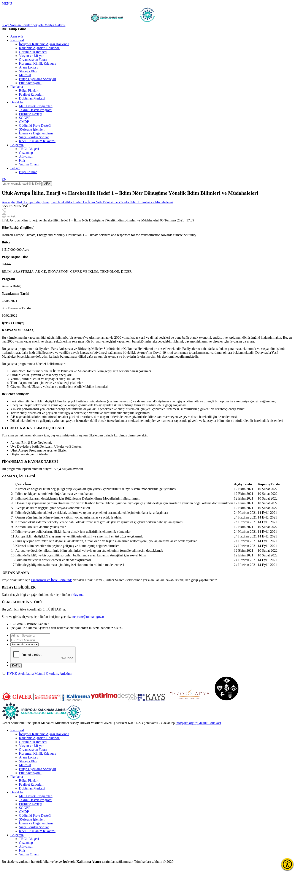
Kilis (22, 160)
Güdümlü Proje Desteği (35, 125)
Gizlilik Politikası (209, 723)
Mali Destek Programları (35, 106)
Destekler (16, 102)
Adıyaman (26, 156)
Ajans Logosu (28, 67)
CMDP (24, 121)
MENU (7, 3)
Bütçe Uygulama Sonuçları (37, 79)
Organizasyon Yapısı (33, 59)
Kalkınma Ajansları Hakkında (39, 48)
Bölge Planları (28, 90)
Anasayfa (16, 36)
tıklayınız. (77, 594)
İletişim (15, 168)
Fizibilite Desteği (30, 114)
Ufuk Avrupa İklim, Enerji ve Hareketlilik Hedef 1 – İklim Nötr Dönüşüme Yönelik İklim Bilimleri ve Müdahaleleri (94, 202)
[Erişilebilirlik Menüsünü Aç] (287, 864)
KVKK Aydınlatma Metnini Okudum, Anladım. (39, 673)
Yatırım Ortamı (29, 164)
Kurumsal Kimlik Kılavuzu (37, 63)
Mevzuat (25, 75)
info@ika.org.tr (186, 723)
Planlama (16, 87)
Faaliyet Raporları (31, 94)
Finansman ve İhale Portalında (51, 580)
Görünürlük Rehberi (33, 52)
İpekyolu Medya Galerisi (48, 25)
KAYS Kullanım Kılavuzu (37, 141)
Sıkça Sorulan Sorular (17, 25)
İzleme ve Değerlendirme (36, 133)
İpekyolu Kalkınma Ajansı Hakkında (44, 44)
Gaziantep (26, 152)
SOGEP (24, 118)
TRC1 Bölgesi (29, 149)
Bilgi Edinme (28, 172)
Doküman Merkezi (32, 98)
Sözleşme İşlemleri (31, 129)
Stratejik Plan (28, 71)
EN (4, 179)
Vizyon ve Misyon (31, 56)
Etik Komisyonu (30, 83)
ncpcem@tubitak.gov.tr (88, 616)
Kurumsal (17, 40)
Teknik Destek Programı (35, 110)
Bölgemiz (17, 145)
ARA (47, 183)
